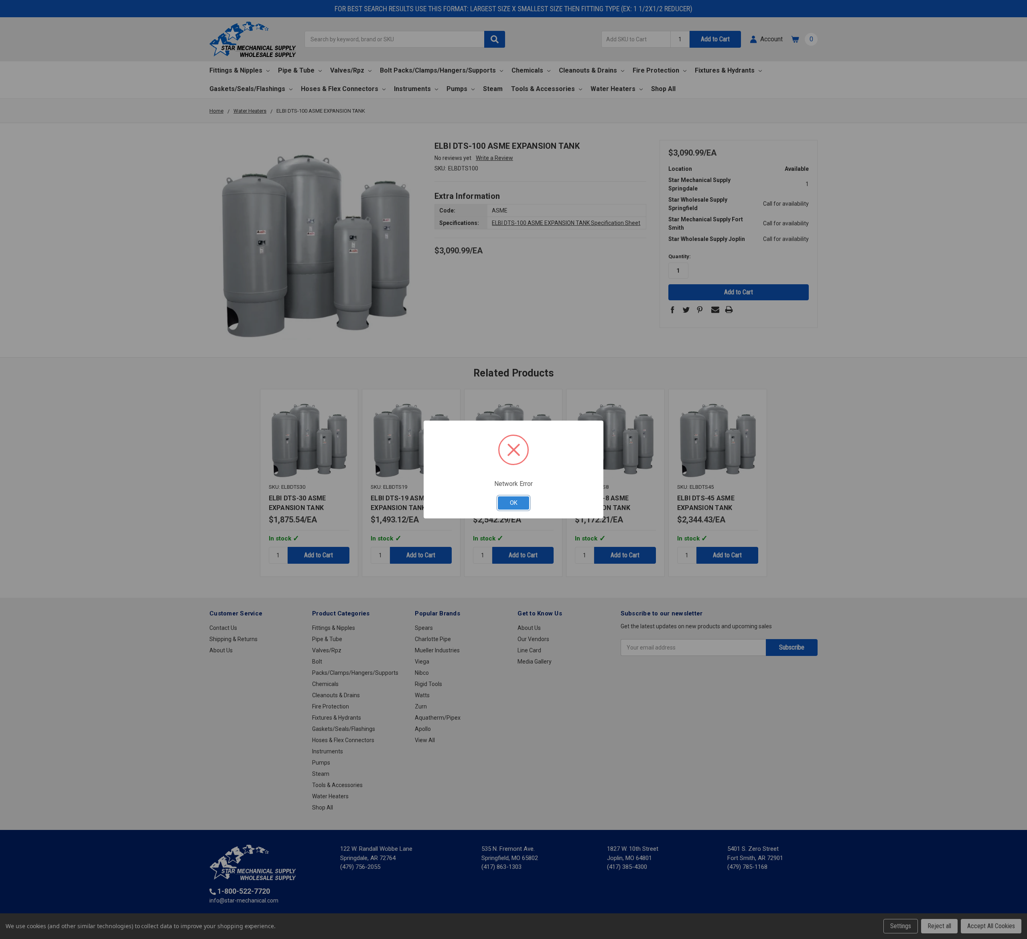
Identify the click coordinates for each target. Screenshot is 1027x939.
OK (514, 502)
